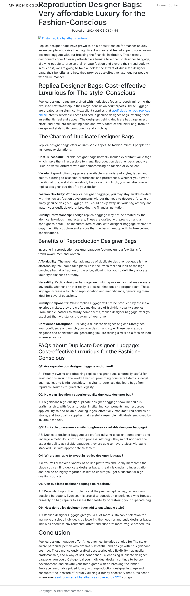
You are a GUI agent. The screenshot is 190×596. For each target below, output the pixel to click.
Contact (174, 5)
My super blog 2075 (26, 5)
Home (161, 5)
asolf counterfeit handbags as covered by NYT (88, 577)
